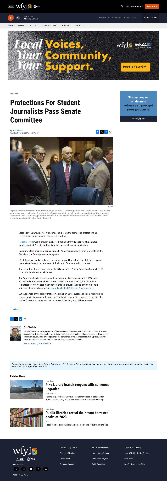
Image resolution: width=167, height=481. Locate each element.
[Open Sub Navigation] (15, 25)
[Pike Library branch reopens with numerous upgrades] (26, 389)
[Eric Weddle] (15, 333)
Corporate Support (67, 464)
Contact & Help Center (68, 448)
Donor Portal (65, 459)
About (79, 25)
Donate (153, 6)
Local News (50, 381)
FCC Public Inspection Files (134, 464)
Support (66, 25)
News (10, 25)
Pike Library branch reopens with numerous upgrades (77, 386)
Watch (33, 25)
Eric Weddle (17, 130)
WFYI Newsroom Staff (100, 448)
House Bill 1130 (26, 242)
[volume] (18, 18)
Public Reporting (98, 464)
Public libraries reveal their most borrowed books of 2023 (77, 415)
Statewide (14, 93)
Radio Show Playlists (100, 459)
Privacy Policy (23, 475)
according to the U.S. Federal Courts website (72, 288)
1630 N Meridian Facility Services (137, 453)
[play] (11, 17)
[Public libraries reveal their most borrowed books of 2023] (26, 417)
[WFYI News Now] (138, 106)
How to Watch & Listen (100, 453)
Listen (21, 25)
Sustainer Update (135, 6)
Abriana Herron (51, 393)
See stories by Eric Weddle (37, 343)
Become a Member (67, 453)
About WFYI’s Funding (132, 448)
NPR (47, 421)
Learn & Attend (48, 25)
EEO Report (128, 459)
